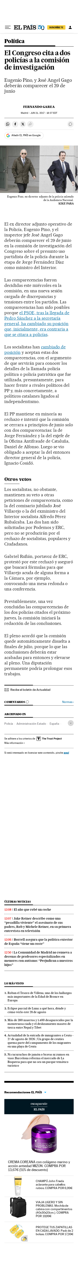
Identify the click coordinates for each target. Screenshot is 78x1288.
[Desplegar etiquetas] (71, 723)
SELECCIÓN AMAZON (39, 1106)
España (54, 723)
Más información (13, 742)
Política (14, 41)
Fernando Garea (39, 107)
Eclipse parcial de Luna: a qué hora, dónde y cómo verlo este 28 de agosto (37, 1010)
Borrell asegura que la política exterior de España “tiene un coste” (38, 942)
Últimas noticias (17, 901)
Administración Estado (31, 723)
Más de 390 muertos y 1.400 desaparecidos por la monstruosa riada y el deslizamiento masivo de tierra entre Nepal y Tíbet (40, 1023)
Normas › (68, 702)
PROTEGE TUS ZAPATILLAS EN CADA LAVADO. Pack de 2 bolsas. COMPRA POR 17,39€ (54, 1230)
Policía (8, 723)
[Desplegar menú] (7, 27)
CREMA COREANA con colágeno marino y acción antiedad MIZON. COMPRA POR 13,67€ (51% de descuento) (39, 1166)
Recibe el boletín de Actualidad (30, 689)
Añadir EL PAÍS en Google (26, 135)
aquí (66, 752)
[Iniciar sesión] (70, 27)
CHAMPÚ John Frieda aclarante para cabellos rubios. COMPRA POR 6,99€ (54, 1184)
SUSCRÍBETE (56, 27)
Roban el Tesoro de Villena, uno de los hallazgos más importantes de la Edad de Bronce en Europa (40, 996)
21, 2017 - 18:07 (44, 113)
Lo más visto (14, 983)
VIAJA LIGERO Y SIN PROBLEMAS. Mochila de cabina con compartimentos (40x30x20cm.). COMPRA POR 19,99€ (54, 1209)
